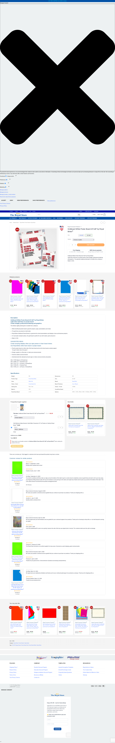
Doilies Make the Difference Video (91, 672)
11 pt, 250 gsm (75, 384)
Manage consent (6, 689)
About (16, 211)
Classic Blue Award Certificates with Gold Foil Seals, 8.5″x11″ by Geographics (97, 625)
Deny (11, 200)
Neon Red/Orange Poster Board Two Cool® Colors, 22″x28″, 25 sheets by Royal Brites (16, 625)
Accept (3, 200)
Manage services (4, 192)
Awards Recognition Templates (65, 667)
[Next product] (101, 223)
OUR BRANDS (60, 218)
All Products (13, 218)
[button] (57, 87)
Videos (60, 675)
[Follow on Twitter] (102, 211)
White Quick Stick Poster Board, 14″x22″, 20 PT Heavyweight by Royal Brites (81, 299)
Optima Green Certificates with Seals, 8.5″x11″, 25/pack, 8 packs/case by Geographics (95, 426)
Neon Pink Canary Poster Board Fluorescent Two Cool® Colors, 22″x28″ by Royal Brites (16, 299)
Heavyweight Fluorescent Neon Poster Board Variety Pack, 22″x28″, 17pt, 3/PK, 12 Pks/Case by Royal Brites (81, 625)
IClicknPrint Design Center (64, 669)
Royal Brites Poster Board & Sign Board (27, 222)
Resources (25, 211)
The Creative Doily (87, 669)
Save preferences (39, 200)
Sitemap (85, 675)
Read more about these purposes (8, 196)
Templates (11, 211)
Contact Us (36, 677)
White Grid (31, 381)
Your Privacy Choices (5, 203)
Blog (21, 211)
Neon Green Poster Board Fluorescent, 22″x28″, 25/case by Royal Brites (17, 479)
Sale (54, 218)
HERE (61, 0)
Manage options (4, 189)
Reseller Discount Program (40, 667)
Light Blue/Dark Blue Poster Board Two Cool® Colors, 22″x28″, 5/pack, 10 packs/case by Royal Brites (65, 299)
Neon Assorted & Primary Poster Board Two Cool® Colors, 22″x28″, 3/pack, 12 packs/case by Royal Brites (33, 625)
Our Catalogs (68, 218)
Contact (33, 211)
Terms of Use (13, 675)
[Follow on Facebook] (99, 211)
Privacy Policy (3, 205)
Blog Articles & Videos (88, 667)
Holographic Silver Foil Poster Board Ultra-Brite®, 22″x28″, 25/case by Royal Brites (97, 299)
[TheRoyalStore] (22, 214)
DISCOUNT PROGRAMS (80, 218)
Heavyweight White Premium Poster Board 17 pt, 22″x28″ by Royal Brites (17, 506)
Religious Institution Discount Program (43, 672)
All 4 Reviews (29, 484)
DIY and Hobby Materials (45, 218)
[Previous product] (104, 223)
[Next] (105, 294)
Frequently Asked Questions (65, 672)
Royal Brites (74, 381)
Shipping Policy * (14, 667)
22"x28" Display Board (16, 645)
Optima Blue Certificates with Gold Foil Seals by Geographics (76, 426)
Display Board (16, 222)
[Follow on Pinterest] (103, 211)
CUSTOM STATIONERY (32, 218)
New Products (22, 218)
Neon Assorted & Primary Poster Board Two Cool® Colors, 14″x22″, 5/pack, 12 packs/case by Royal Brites (33, 299)
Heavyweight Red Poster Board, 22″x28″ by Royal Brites (48, 299)
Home (11, 222)
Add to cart (91, 244)
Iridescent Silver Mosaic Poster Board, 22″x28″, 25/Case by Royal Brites (17, 533)
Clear (14, 431)
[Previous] (10, 294)
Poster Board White (32, 378)
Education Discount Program (41, 669)
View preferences (23, 200)
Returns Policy (13, 669)
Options (69, 239)
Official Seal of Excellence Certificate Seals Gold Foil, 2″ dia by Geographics (65, 625)
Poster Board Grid (32, 384)
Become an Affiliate (38, 675)
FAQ (30, 211)
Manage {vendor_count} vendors (7, 194)
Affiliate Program (92, 218)
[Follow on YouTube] (104, 211)
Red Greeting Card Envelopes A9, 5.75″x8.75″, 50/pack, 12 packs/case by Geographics (49, 625)
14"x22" (81, 235)
